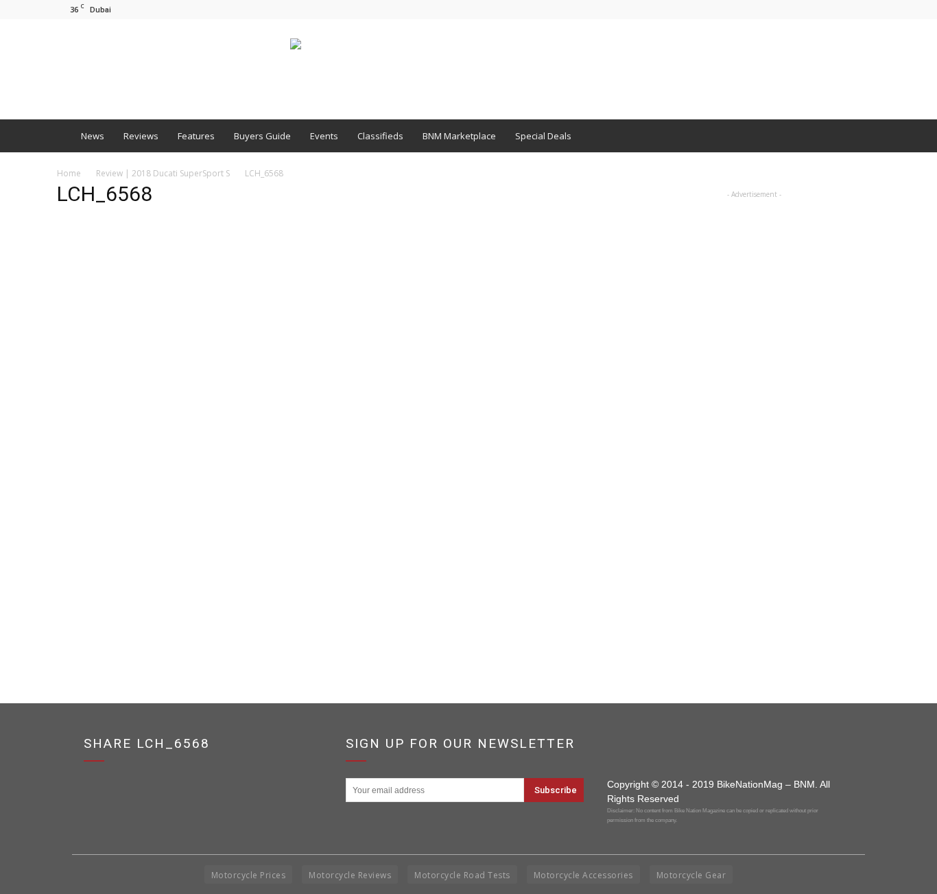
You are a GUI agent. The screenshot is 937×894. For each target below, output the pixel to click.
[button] (863, 135)
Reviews (140, 136)
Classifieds (380, 136)
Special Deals (543, 136)
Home (69, 173)
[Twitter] (869, 9)
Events (324, 136)
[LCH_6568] (326, 575)
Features (196, 136)
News (92, 136)
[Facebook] (824, 9)
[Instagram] (847, 9)
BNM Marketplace (459, 136)
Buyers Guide (262, 136)
